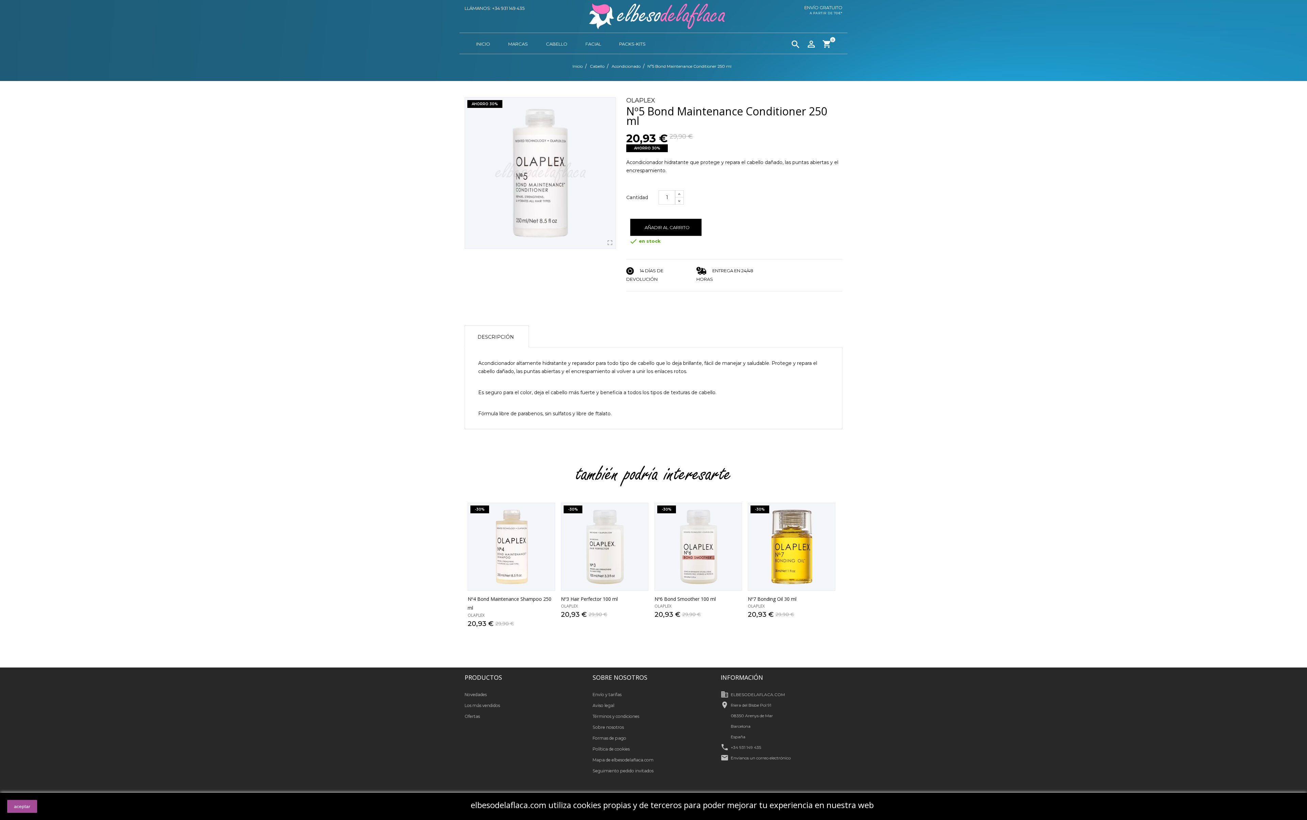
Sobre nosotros (608, 727)
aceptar (22, 806)
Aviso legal (603, 705)
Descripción (496, 337)
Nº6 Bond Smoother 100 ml (685, 599)
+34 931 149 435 (746, 747)
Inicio (483, 44)
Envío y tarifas (607, 694)
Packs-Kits (632, 44)
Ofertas (472, 716)
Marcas (518, 44)
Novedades (476, 694)
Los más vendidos (482, 705)
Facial (593, 44)
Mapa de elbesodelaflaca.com (623, 759)
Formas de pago (609, 738)
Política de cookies (611, 749)
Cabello (556, 44)
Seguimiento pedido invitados (623, 770)
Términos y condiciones (616, 716)
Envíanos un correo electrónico (761, 757)
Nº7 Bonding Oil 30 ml (772, 599)
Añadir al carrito (667, 227)
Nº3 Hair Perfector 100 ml (589, 599)
